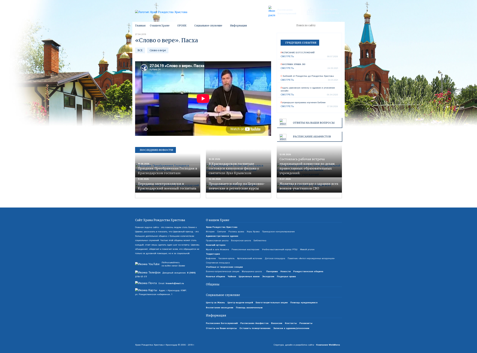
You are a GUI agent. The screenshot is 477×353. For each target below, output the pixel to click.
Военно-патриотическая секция (222, 271)
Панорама (272, 271)
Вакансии (276, 323)
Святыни (221, 231)
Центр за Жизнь (215, 302)
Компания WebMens (328, 344)
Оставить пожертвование (255, 328)
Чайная (232, 276)
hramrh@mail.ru (175, 283)
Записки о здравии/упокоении (291, 328)
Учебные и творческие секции (224, 267)
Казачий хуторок (215, 245)
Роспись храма (236, 231)
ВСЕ (140, 50)
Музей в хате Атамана (217, 249)
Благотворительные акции (272, 302)
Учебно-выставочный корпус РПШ (279, 249)
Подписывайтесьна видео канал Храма (173, 264)
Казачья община (215, 276)
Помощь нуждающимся (304, 302)
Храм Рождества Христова (221, 227)
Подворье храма (286, 276)
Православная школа (217, 240)
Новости (285, 271)
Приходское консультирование (278, 231)
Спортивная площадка (218, 262)
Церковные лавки (249, 276)
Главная (140, 25)
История (210, 231)
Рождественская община (308, 271)
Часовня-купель (226, 258)
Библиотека (260, 240)
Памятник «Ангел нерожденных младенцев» (311, 258)
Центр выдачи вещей (240, 302)
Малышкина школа (252, 271)
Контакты (291, 323)
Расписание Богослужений (286, 11)
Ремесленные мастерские (245, 249)
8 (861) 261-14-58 (327, 13)
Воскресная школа (241, 240)
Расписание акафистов (312, 136)
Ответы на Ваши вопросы (314, 122)
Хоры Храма (253, 231)
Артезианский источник (249, 258)
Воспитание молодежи (219, 307)
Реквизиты (305, 323)
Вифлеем (211, 258)
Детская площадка (275, 258)
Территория (213, 254)
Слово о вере (158, 50)
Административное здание (222, 236)
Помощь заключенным (249, 307)
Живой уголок (307, 249)
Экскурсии (268, 276)
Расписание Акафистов (254, 323)
